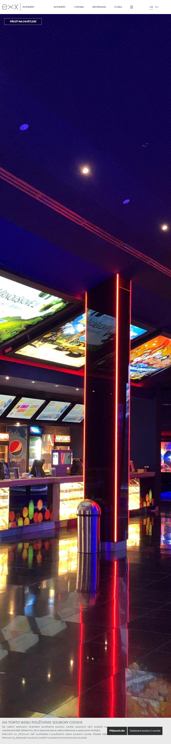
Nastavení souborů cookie (145, 730)
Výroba (79, 7)
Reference (99, 7)
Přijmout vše (117, 730)
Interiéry (28, 7)
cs (151, 7)
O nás (118, 7)
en (156, 7)
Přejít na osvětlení (23, 21)
